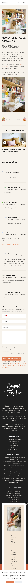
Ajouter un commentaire (10, 333)
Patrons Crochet (14, 499)
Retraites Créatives (14, 497)
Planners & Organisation (13, 493)
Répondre (23, 174)
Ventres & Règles (14, 441)
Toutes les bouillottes (14, 439)
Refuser (18, 582)
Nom (5, 315)
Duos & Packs (14, 447)
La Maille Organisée (14, 491)
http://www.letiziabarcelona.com (12, 244)
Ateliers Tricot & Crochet (14, 495)
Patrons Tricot (14, 501)
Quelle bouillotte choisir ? (14, 464)
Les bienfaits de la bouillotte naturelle (14, 462)
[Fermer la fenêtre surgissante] (26, 503)
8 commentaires (14, 47)
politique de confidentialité (17, 353)
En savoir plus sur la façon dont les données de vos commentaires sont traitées (14, 365)
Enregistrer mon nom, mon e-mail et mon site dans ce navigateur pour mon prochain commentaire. (13, 349)
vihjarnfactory (10, 275)
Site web (5, 327)
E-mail (5, 321)
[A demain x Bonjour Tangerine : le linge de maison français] (14, 140)
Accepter (9, 582)
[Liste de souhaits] (15, 2)
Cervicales (14, 443)
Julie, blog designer (12, 172)
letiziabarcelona (11, 233)
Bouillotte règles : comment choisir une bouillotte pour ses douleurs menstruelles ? (14, 480)
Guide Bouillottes (13, 449)
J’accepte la (14, 353)
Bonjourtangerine (14, 187)
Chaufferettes (14, 445)
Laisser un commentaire (11, 358)
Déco (6, 47)
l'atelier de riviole (11, 202)
